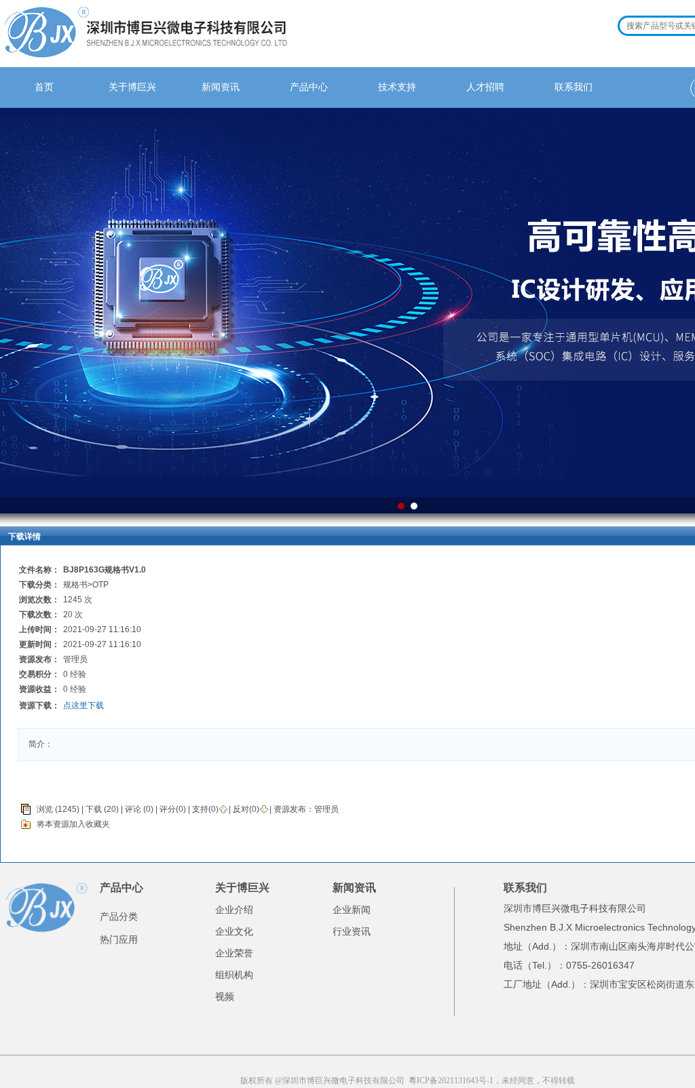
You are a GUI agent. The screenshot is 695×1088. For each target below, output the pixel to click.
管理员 (326, 809)
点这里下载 (83, 705)
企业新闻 (352, 909)
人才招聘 (485, 87)
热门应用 (119, 939)
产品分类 (119, 916)
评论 (133, 809)
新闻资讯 (221, 87)
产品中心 (309, 87)
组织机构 (234, 974)
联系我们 (574, 87)
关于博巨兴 (132, 87)
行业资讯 (352, 931)
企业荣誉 (234, 953)
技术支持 (397, 87)
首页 (44, 87)
